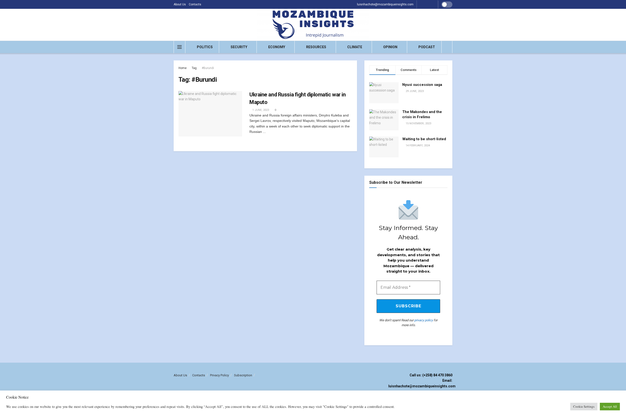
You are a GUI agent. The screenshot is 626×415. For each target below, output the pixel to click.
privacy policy (423, 320)
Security (239, 47)
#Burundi (208, 68)
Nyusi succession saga (422, 84)
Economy (276, 47)
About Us (180, 4)
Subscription (243, 375)
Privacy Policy (219, 375)
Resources (316, 47)
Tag (194, 68)
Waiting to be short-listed (424, 139)
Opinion (390, 47)
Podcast (426, 47)
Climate (354, 47)
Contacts (195, 4)
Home (183, 68)
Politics (205, 47)
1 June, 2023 (260, 110)
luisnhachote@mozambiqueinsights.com (385, 4)
